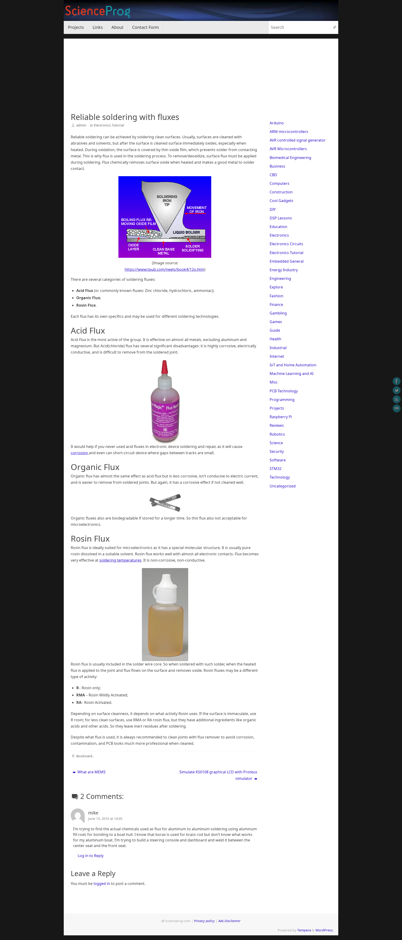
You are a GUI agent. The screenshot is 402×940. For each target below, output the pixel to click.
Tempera (304, 930)
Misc (274, 382)
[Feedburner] (397, 399)
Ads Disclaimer (229, 921)
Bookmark (84, 756)
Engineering (280, 278)
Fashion (276, 295)
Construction (281, 192)
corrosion (80, 452)
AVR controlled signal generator (298, 140)
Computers (279, 183)
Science (276, 442)
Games (276, 321)
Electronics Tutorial (109, 125)
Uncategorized (283, 486)
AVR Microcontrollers (288, 148)
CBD (273, 174)
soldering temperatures (120, 560)
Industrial (278, 347)
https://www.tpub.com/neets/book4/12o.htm (164, 269)
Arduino (277, 123)
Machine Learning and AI (291, 373)
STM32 (275, 468)
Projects (277, 408)
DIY (273, 209)
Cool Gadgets (281, 200)
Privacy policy (204, 921)
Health (275, 338)
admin (81, 125)
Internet (277, 356)
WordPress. (324, 930)
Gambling (278, 313)
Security (277, 451)
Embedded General (287, 261)
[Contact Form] (397, 408)
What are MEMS (91, 772)
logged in (102, 883)
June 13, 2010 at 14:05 (105, 818)
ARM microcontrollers (289, 131)
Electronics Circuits (286, 243)
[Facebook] (397, 381)
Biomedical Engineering (290, 157)
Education (278, 226)
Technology (280, 477)
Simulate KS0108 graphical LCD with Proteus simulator (218, 775)
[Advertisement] (201, 71)
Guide (275, 330)
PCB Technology (284, 391)
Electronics (279, 235)
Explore (276, 287)
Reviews (277, 425)
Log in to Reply (91, 855)
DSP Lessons (281, 218)
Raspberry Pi (281, 416)
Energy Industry (284, 269)
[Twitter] (397, 390)
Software (278, 460)
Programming (282, 399)
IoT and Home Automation (293, 364)
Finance (276, 304)
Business (277, 166)
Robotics (277, 434)
